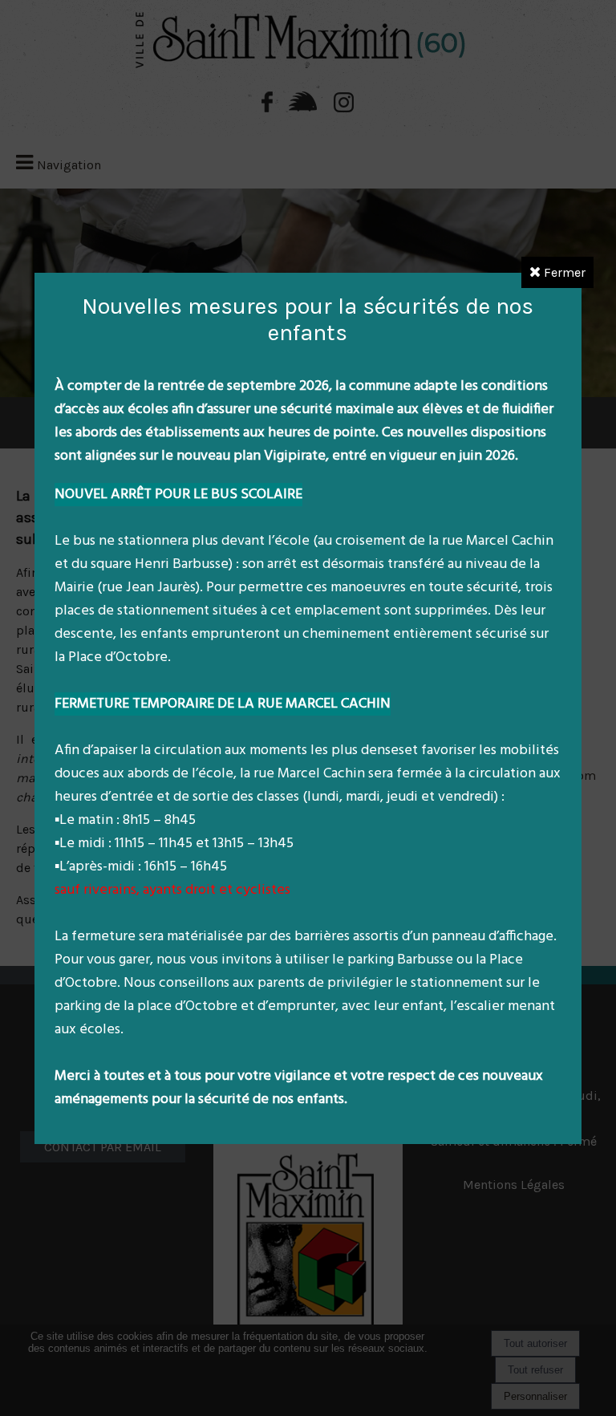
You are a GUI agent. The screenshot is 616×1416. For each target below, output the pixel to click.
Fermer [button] (563, 272)
